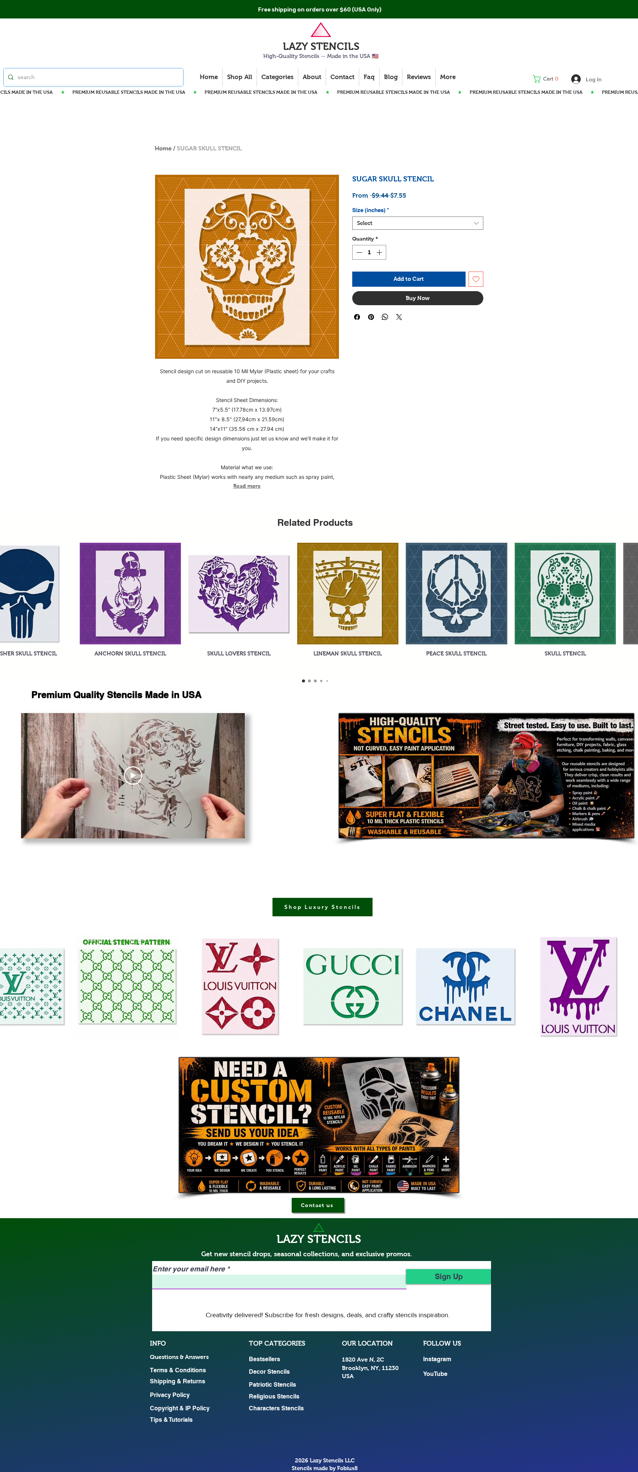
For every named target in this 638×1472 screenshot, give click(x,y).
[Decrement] (358, 252)
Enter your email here (188, 1268)
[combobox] (417, 223)
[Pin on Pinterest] (371, 317)
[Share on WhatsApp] (385, 317)
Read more (247, 486)
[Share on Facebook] (357, 317)
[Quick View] (130, 593)
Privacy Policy (170, 1394)
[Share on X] (399, 317)
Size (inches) (370, 210)
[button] (548, 79)
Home (163, 148)
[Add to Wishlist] (476, 279)
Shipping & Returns (177, 1381)
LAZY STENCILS (321, 46)
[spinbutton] (369, 252)
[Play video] (133, 775)
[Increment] (380, 252)
